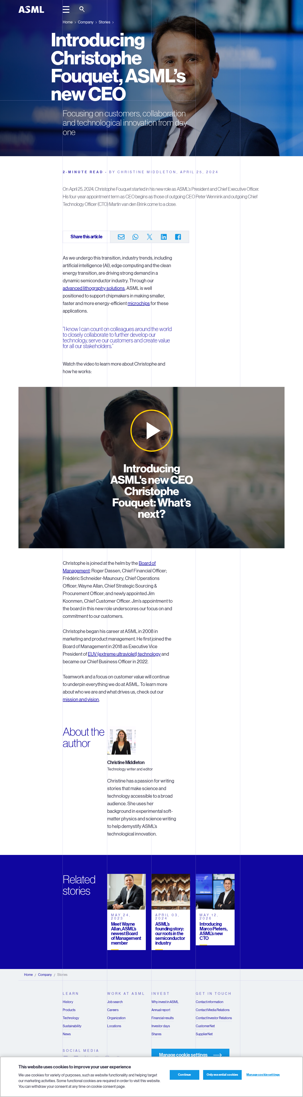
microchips (139, 303)
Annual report (161, 1010)
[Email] (121, 237)
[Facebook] (178, 237)
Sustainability (72, 1026)
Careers (113, 1010)
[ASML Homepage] (31, 9)
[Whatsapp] (135, 237)
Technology (71, 1018)
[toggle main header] (66, 9)
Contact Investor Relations (214, 1018)
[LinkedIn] (163, 237)
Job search (115, 1002)
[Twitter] (149, 237)
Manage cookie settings (263, 1075)
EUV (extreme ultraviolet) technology (124, 654)
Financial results (163, 1018)
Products (69, 1010)
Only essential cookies (222, 1075)
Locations (114, 1026)
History (68, 1002)
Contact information (209, 1002)
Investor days (161, 1026)
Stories (104, 22)
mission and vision (81, 699)
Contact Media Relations (213, 1010)
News (67, 1034)
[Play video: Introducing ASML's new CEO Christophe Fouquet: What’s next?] (151, 431)
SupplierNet (204, 1034)
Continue (184, 1075)
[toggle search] (82, 9)
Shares (156, 1034)
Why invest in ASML (165, 1002)
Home (68, 22)
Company (86, 22)
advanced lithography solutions (94, 288)
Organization (116, 1018)
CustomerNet (205, 1026)
